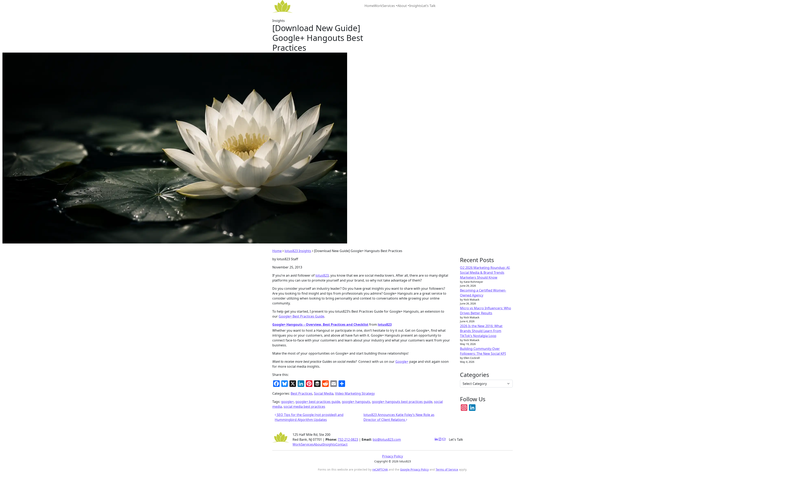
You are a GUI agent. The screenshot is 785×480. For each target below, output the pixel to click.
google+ (287, 401)
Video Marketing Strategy (355, 393)
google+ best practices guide (317, 401)
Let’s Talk (429, 5)
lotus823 (322, 275)
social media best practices (304, 406)
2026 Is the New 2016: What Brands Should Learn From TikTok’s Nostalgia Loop (481, 331)
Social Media (323, 393)
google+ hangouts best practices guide (402, 401)
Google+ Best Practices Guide (301, 316)
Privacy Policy (392, 456)
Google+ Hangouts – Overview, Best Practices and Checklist (320, 324)
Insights (415, 5)
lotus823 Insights (298, 251)
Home (369, 5)
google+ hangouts (356, 401)
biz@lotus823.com (387, 439)
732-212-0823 (348, 439)
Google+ (401, 361)
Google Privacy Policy (414, 469)
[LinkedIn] (436, 439)
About (402, 5)
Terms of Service (447, 469)
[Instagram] (439, 439)
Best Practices (301, 393)
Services (388, 5)
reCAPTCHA (380, 469)
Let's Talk (456, 439)
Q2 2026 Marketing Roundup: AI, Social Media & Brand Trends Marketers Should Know (485, 272)
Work (378, 5)
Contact (341, 444)
